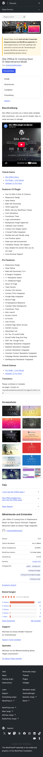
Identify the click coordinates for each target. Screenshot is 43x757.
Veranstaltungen (29, 693)
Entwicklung (8, 95)
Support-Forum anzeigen (11, 640)
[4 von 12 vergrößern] (18, 447)
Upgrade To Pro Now (13, 183)
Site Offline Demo (12, 177)
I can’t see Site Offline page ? (13, 492)
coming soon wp (35, 579)
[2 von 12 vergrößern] (18, 421)
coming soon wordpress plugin (30, 575)
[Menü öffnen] (39, 3)
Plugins (25, 679)
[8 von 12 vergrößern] (38, 421)
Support (7, 101)
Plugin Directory (7, 9)
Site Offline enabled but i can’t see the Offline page (12, 499)
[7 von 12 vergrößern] (38, 408)
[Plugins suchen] (24, 17)
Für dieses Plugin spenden (12, 659)
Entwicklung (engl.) (9, 697)
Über (4, 672)
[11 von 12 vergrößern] (38, 458)
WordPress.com (9, 708)
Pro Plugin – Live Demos (14, 180)
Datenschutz (7, 683)
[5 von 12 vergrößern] (18, 459)
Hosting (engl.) (7, 679)
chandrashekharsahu (14, 65)
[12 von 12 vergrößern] (38, 470)
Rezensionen (9, 84)
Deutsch (10, 728)
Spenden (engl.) (30, 697)
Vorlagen (26, 683)
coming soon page (34, 570)
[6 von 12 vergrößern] (18, 471)
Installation (8, 90)
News (4, 675)
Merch (26, 701)
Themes (26, 675)
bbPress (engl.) (9, 715)
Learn (4, 690)
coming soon (36, 566)
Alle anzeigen (36, 621)
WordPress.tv (8, 701)
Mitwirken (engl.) (29, 690)
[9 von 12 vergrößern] (38, 433)
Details (6, 79)
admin (28, 566)
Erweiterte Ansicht (9, 585)
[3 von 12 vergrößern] (18, 433)
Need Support (7, 507)
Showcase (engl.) (29, 672)
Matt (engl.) (7, 711)
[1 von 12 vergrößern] (18, 408)
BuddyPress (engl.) (10, 719)
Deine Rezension (8, 621)
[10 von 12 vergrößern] (38, 445)
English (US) (37, 561)
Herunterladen (8, 71)
